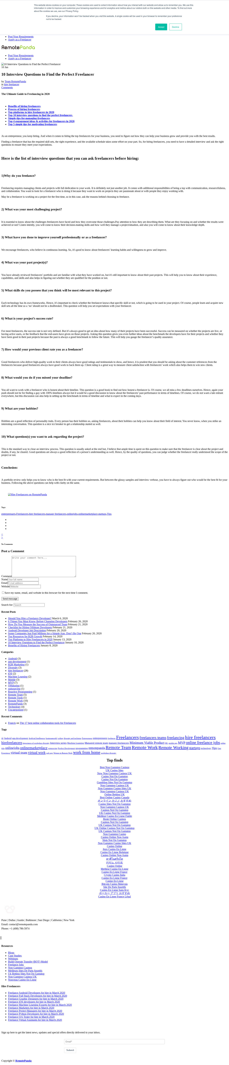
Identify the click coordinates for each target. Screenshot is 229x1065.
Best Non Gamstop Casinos (114, 767)
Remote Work (15, 700)
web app (49, 753)
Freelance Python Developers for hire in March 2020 (36, 1013)
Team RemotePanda (15, 81)
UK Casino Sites (114, 770)
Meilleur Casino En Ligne (114, 868)
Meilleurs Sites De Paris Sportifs (25, 970)
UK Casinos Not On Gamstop (115, 825)
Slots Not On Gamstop (114, 840)
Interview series (58, 742)
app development (17, 661)
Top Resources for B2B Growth (25, 636)
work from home (86, 752)
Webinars (13, 958)
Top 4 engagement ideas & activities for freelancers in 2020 (41, 121)
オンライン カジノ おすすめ (114, 800)
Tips (109, 513)
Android (12, 658)
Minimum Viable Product (147, 742)
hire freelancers (37, 513)
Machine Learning (17, 676)
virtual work (37, 753)
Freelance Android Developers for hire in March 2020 (36, 992)
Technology (14, 706)
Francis (12, 723)
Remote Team (15, 694)
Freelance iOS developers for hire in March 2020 (34, 1001)
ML (166, 743)
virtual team (19, 752)
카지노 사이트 (114, 862)
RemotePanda (15, 703)
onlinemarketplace (88, 513)
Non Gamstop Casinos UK (114, 785)
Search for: (7, 604)
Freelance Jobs (16, 964)
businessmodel (51, 738)
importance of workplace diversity (36, 743)
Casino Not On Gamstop (114, 776)
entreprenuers (8, 513)
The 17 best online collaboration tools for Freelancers (48, 723)
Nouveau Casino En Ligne (22, 979)
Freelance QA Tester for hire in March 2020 (31, 1016)
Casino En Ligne (115, 881)
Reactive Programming (20, 691)
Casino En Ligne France (114, 872)
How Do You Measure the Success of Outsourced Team (37, 624)
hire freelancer (11, 84)
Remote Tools (15, 697)
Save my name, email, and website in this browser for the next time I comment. (46, 592)
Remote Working (173, 747)
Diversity (13, 667)
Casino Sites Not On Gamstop (115, 804)
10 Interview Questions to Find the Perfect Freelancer (36, 642)
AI (2, 738)
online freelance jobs (203, 742)
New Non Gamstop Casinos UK (114, 773)
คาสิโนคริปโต (114, 858)
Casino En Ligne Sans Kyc (114, 890)
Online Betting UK (114, 794)
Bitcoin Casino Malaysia (115, 884)
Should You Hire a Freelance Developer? (29, 618)
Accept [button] (161, 26)
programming (82, 748)
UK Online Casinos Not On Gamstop (114, 828)
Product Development (66, 748)
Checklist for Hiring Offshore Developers (30, 627)
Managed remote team (96, 742)
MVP (11, 682)
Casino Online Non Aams (114, 837)
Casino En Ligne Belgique (114, 852)
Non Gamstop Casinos (20, 967)
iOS (10, 673)
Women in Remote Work (62, 753)
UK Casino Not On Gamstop (114, 813)
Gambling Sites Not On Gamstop (114, 782)
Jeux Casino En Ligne (114, 849)
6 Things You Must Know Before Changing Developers (37, 621)
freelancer (112, 738)
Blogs (11, 952)
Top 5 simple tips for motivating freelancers (32, 124)
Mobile (12, 679)
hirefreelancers (11, 743)
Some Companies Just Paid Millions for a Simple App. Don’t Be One (44, 633)
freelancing (175, 738)
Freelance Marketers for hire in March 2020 (31, 1007)
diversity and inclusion (72, 738)
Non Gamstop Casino (114, 834)
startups (102, 513)
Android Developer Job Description (27, 630)
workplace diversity (108, 753)
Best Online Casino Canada (114, 797)
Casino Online (114, 846)
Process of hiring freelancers (24, 109)
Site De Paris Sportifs (114, 887)
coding (60, 738)
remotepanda (97, 748)
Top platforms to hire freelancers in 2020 (31, 112)
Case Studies (15, 955)
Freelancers (22, 513)
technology (206, 748)
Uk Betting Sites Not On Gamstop (26, 973)
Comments (7, 87)
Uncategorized (15, 709)
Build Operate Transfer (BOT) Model (28, 961)
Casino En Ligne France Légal (114, 896)
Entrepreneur (87, 738)
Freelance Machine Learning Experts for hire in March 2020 (40, 1004)
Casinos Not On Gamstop (114, 810)
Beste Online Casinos (114, 819)
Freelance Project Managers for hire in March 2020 (35, 1010)
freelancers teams (152, 738)
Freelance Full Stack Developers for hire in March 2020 (37, 995)
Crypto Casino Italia (114, 875)
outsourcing (14, 688)
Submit (70, 1050)
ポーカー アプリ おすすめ (114, 893)
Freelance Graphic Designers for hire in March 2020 (35, 998)
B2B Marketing (16, 664)
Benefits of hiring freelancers (24, 106)
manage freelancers (56, 513)
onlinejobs (72, 513)
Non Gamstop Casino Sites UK (114, 788)
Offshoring (14, 685)
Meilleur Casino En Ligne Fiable (114, 816)
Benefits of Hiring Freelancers (24, 645)
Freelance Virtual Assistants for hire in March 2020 (35, 1019)
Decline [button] (175, 26)
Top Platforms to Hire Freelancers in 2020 (30, 639)
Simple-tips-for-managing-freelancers (29, 118)
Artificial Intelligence (37, 738)
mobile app (173, 743)
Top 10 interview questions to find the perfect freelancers (40, 115)
